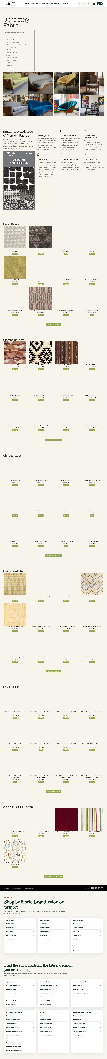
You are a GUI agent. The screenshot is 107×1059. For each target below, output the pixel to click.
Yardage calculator (78, 927)
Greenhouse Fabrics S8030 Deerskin (66, 364)
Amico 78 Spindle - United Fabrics (92, 279)
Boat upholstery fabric (45, 1004)
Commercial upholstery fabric (13, 985)
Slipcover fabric (77, 997)
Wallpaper (75, 939)
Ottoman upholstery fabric (13, 1035)
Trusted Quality (11, 47)
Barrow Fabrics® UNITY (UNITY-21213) (66, 596)
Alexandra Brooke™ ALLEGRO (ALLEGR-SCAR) (66, 831)
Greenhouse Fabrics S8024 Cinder (15, 425)
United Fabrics (10, 55)
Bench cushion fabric (78, 989)
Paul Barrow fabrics (45, 939)
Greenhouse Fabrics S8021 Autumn (92, 425)
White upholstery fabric (46, 1035)
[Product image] (15, 237)
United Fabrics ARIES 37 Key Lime (15, 279)
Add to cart (15, 253)
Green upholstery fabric (46, 1023)
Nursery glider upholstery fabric (14, 1050)
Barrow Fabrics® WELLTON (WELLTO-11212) (41, 596)
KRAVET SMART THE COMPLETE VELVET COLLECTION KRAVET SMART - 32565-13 (40, 776)
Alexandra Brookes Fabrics (13, 68)
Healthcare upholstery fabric (47, 993)
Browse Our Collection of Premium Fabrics (18, 37)
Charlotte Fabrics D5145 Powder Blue (40, 511)
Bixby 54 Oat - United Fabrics (41, 279)
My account (76, 950)
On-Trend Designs (12, 52)
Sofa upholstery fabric (12, 1015)
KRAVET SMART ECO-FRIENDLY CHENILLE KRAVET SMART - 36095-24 (66, 712)
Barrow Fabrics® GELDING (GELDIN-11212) (92, 626)
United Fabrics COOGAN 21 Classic (66, 249)
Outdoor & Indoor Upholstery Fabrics (17, 45)
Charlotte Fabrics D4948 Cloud (66, 480)
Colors (37, 3)
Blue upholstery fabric (45, 1015)
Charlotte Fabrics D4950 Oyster (15, 480)
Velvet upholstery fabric (79, 1031)
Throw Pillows (64, 3)
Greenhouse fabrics (45, 927)
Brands (27, 3)
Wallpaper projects (11, 1004)
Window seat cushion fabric (13, 1039)
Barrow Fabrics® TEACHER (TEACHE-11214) (92, 596)
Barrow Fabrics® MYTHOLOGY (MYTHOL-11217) (41, 626)
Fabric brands (9, 927)
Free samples (76, 923)
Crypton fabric (10, 939)
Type (32, 3)
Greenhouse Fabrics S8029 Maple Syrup (92, 364)
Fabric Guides (45, 3)
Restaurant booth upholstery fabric (49, 985)
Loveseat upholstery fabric (13, 1019)
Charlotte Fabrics (11, 60)
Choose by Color (11, 39)
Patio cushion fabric (78, 985)
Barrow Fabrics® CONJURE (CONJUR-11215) (15, 657)
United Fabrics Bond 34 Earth (92, 310)
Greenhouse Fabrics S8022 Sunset (66, 425)
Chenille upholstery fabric (79, 1035)
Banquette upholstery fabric (13, 1046)
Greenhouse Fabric (11, 57)
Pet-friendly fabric (11, 993)
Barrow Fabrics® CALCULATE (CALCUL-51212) (15, 596)
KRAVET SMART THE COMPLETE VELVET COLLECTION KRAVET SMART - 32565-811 (66, 776)
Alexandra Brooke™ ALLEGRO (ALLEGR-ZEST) (15, 831)
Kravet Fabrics (10, 65)
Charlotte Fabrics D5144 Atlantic (66, 511)
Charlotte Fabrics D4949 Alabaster (41, 480)
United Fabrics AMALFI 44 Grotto (15, 310)
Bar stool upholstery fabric (13, 1042)
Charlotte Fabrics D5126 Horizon (66, 541)
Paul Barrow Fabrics (11, 63)
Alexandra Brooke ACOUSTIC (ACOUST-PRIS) (41, 831)
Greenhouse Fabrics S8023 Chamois (40, 425)
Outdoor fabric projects (12, 997)
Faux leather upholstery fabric (81, 1027)
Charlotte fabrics (44, 931)
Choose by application (13, 42)
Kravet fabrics (43, 923)
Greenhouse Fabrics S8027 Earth (40, 395)
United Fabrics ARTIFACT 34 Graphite (40, 249)
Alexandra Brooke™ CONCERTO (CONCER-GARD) (92, 831)
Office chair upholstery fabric (47, 997)
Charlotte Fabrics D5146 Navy (15, 511)
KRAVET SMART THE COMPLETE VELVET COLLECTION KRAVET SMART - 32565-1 (15, 712)
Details (66, 253)
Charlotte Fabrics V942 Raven (15, 541)
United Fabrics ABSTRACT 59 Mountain (66, 310)
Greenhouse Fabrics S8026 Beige (66, 395)
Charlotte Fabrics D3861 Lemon (92, 541)
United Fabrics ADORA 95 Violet (40, 310)
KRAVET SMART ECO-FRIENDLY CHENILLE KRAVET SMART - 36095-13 (92, 744)
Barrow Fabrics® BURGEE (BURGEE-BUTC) (40, 657)
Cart (74, 946)
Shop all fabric (10, 923)
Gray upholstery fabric (45, 1027)
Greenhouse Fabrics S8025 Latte (92, 395)
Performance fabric (11, 935)
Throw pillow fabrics (11, 1000)
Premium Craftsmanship (14, 50)
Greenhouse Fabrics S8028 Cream (15, 395)
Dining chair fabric (11, 989)
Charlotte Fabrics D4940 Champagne (40, 541)
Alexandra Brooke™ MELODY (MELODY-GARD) (15, 862)
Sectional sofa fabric (11, 1023)
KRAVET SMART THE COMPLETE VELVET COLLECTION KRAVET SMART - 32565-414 (40, 712)
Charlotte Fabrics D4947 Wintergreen (92, 480)
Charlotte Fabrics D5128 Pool (92, 511)
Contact (75, 943)
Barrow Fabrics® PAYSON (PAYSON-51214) (92, 657)
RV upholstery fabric (45, 1000)
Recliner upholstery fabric (12, 1027)
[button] (32, 32)
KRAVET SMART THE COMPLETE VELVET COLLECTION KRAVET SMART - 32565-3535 (92, 776)
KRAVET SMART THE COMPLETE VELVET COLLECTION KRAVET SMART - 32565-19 (92, 712)
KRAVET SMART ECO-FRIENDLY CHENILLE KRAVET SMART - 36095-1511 (15, 776)
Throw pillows (77, 935)
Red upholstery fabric (45, 1019)
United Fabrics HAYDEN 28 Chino (15, 249)
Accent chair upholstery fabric (14, 1031)
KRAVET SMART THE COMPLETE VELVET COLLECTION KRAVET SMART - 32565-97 (40, 744)
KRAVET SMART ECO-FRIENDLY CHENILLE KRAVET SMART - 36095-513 (66, 744)
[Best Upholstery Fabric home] (9, 4)
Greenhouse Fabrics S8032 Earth (15, 364)
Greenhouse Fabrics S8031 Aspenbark (40, 364)
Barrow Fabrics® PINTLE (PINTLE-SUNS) (15, 626)
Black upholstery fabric (46, 1031)
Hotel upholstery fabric (46, 989)
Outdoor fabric (10, 943)
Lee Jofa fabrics (44, 943)
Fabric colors (9, 931)
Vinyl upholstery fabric (79, 1023)
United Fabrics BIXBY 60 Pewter (92, 249)
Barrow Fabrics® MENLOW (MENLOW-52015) (66, 657)
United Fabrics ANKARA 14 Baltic (66, 279)
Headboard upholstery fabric (80, 993)
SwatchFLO (76, 931)
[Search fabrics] (94, 4)
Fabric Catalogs (55, 3)
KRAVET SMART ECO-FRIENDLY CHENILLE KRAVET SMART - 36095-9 (15, 744)
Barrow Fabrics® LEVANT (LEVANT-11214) (66, 626)
